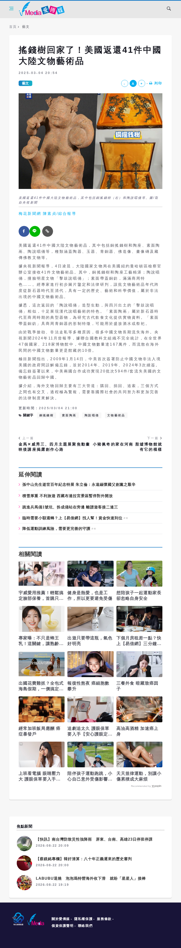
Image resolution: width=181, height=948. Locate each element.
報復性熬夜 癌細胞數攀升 (88, 686)
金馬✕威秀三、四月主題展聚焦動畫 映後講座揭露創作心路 (54, 446)
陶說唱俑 (92, 415)
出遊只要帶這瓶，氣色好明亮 (89, 641)
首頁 (12, 27)
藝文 (25, 83)
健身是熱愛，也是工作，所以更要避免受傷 (89, 595)
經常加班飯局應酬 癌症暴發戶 (40, 731)
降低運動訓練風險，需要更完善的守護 (56, 529)
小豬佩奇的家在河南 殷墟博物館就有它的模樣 (127, 446)
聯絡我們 (85, 926)
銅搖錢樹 (46, 415)
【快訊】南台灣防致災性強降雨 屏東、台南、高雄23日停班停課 (94, 839)
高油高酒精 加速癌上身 (137, 731)
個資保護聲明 (63, 926)
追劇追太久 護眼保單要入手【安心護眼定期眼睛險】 (89, 731)
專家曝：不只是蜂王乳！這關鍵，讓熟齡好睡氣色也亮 (41, 641)
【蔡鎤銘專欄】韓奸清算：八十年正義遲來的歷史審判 (84, 859)
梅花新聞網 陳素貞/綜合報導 (47, 214)
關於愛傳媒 (61, 919)
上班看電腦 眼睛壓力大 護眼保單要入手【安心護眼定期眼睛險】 (40, 776)
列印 (158, 83)
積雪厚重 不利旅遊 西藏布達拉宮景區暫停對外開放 (67, 496)
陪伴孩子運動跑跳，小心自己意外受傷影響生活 (89, 776)
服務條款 (104, 919)
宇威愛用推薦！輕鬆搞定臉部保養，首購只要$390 (41, 595)
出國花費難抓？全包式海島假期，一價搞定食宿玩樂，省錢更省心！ (41, 686)
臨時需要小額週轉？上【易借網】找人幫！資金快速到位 (72, 518)
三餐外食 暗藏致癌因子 (137, 686)
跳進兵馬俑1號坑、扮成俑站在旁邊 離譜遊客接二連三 (70, 507)
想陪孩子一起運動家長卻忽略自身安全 (138, 595)
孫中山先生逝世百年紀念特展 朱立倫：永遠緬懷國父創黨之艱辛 (79, 484)
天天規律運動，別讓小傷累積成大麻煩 (138, 776)
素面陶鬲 (69, 415)
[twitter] (34, 231)
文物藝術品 (116, 415)
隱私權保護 (83, 919)
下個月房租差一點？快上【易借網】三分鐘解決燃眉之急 (138, 641)
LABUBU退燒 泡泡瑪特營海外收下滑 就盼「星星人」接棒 (91, 878)
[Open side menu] (11, 8)
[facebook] (24, 231)
